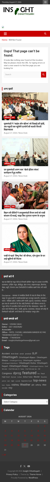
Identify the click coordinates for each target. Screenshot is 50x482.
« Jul (4, 455)
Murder (37, 377)
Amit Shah (14, 354)
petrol (4, 381)
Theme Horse (35, 474)
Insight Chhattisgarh (20, 18)
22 (38, 440)
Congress (7, 373)
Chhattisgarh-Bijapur (27, 357)
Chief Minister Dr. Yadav (16, 369)
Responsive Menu (45, 2)
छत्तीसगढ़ (7, 117)
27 (25, 445)
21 (32, 440)
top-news (39, 380)
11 (12, 436)
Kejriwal (13, 377)
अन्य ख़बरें (8, 88)
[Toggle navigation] (5, 34)
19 (18, 440)
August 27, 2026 (10, 133)
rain (8, 381)
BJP (34, 353)
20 (25, 440)
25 (12, 445)
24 (5, 445)
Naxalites (44, 377)
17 (5, 440)
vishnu (15, 384)
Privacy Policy (12, 474)
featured (29, 373)
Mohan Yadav (28, 377)
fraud (43, 374)
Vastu (8, 385)
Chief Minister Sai (31, 369)
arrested (28, 354)
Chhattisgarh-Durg (15, 360)
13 (25, 436)
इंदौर (33, 385)
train (3, 385)
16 (45, 436)
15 (38, 436)
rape (12, 381)
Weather (25, 384)
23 (45, 440)
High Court (6, 377)
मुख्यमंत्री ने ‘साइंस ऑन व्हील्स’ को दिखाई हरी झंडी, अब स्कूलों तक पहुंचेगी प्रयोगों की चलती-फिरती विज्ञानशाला (24, 126)
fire (39, 374)
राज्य (13, 117)
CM (39, 369)
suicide (17, 381)
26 (18, 445)
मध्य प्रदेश (4, 388)
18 (12, 440)
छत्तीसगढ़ (38, 385)
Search (43, 74)
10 (5, 436)
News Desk (23, 133)
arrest (22, 354)
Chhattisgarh (10, 357)
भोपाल (44, 385)
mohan (19, 377)
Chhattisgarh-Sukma (36, 366)
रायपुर (10, 388)
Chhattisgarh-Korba (27, 363)
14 (32, 436)
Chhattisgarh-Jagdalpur (32, 360)
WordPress (33, 478)
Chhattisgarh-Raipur (18, 366)
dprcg (17, 373)
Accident (6, 353)
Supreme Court (26, 381)
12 (18, 436)
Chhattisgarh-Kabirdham (10, 363)
